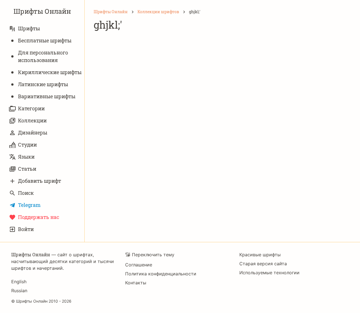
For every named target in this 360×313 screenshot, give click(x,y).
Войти (26, 229)
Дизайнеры (32, 132)
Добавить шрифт (39, 180)
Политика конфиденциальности (160, 274)
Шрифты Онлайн (42, 11)
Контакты (135, 282)
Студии (27, 144)
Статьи (27, 168)
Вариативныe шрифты (46, 96)
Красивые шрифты (260, 254)
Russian (19, 290)
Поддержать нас (38, 217)
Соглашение (138, 265)
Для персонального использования (43, 56)
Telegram (29, 205)
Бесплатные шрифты (44, 40)
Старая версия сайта (263, 263)
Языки (26, 156)
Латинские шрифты (43, 84)
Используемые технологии (269, 272)
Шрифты (29, 28)
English (18, 281)
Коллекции (32, 120)
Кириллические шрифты (50, 72)
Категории (31, 108)
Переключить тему (153, 254)
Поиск (26, 192)
